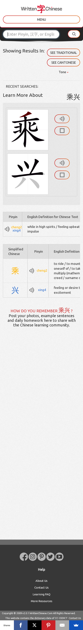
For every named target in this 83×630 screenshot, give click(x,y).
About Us (41, 580)
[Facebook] (21, 625)
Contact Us (41, 587)
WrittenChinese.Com (41, 613)
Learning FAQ (41, 594)
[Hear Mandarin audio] (62, 118)
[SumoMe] (76, 625)
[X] (35, 625)
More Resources (41, 601)
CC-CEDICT (61, 618)
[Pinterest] (48, 625)
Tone (63, 72)
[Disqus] (41, 391)
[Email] (62, 625)
